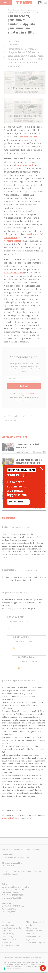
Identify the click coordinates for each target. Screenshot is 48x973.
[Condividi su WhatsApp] (4, 52)
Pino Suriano (22, 452)
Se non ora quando (24, 165)
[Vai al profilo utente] (40, 2)
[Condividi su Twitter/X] (4, 46)
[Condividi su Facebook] (4, 41)
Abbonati (6, 3)
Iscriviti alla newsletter (12, 928)
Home (10, 10)
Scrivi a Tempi (8, 925)
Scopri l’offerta (16, 502)
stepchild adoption (11, 416)
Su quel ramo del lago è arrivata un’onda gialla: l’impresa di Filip (29, 463)
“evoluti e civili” (13, 241)
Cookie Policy (7, 937)
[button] (4, 62)
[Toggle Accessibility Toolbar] (43, 968)
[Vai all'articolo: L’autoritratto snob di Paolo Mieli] (8, 448)
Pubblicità (6, 931)
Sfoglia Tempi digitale (11, 945)
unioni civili (28, 416)
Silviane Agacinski (14, 273)
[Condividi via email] (4, 57)
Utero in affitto (10, 420)
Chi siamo (6, 922)
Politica (16, 10)
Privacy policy (8, 934)
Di (13, 42)
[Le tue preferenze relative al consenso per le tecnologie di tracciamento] (4, 968)
